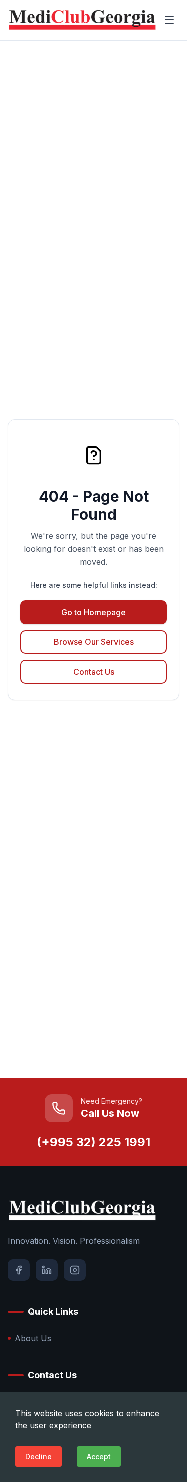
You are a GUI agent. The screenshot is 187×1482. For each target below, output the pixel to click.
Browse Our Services (94, 642)
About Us (33, 1338)
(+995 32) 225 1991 (93, 1142)
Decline (38, 1456)
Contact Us (93, 672)
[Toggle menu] (169, 20)
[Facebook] (19, 1270)
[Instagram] (75, 1270)
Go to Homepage (93, 612)
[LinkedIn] (47, 1270)
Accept (99, 1456)
